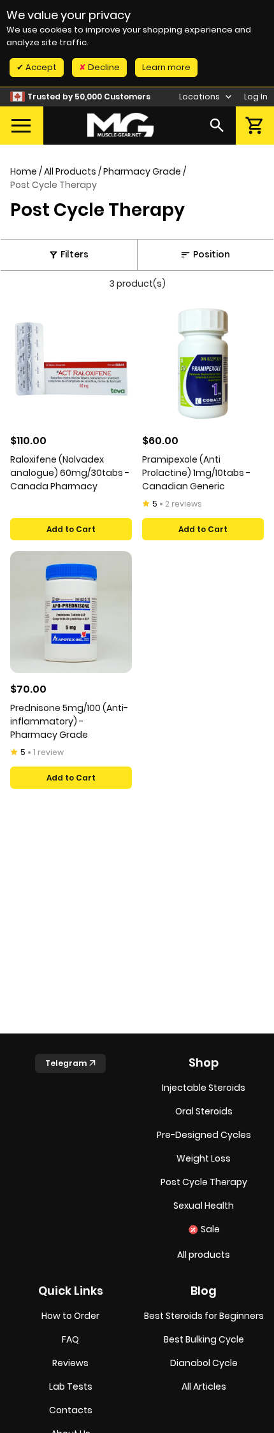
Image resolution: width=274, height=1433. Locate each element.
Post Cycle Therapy (204, 1182)
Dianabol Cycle (204, 1363)
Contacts (70, 1410)
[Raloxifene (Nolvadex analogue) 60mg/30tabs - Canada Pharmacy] (71, 363)
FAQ (70, 1339)
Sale (210, 1229)
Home (23, 171)
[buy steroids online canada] (120, 125)
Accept (40, 67)
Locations (200, 96)
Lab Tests (70, 1386)
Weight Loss (204, 1158)
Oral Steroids (204, 1111)
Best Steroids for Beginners (204, 1315)
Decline (103, 67)
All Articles (204, 1386)
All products (203, 1254)
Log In (256, 96)
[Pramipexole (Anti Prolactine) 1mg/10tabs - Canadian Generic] (203, 363)
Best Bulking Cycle (204, 1339)
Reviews (70, 1363)
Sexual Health (203, 1205)
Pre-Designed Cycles (204, 1134)
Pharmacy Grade (142, 171)
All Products (70, 171)
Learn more (166, 67)
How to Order (70, 1315)
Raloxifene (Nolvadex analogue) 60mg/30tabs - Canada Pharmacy (69, 473)
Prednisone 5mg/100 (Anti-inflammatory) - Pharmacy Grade (69, 721)
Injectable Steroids (203, 1087)
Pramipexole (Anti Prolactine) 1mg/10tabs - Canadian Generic (196, 473)
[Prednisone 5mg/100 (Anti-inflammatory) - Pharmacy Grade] (71, 612)
